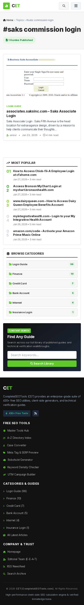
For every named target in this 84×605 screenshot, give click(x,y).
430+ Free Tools (18, 413)
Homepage (14, 551)
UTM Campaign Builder (21, 474)
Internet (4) (12, 520)
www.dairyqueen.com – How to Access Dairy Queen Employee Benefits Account (44, 202)
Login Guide (13, 106)
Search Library (43, 363)
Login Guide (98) (16, 491)
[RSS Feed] (35, 413)
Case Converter (16, 445)
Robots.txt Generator (20, 459)
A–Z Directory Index (18, 437)
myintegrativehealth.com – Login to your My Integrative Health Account (44, 217)
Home (9, 20)
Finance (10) (13, 498)
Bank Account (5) (16, 513)
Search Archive (16, 573)
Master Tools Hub (18, 430)
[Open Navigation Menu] (76, 6)
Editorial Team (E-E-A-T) (22, 559)
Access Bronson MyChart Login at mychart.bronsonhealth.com (37, 187)
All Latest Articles (17, 535)
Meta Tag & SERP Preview (22, 452)
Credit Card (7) (15, 505)
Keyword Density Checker (23, 467)
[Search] (64, 6)
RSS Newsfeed (15, 566)
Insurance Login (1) (17, 527)
